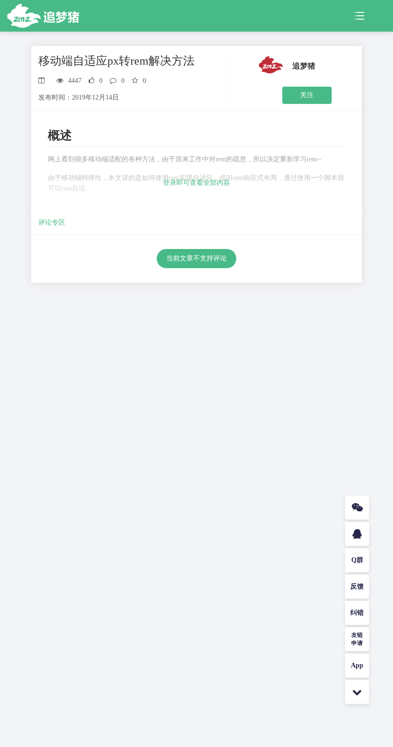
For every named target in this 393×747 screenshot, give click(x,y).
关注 (306, 95)
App (357, 665)
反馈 (357, 586)
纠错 (357, 612)
